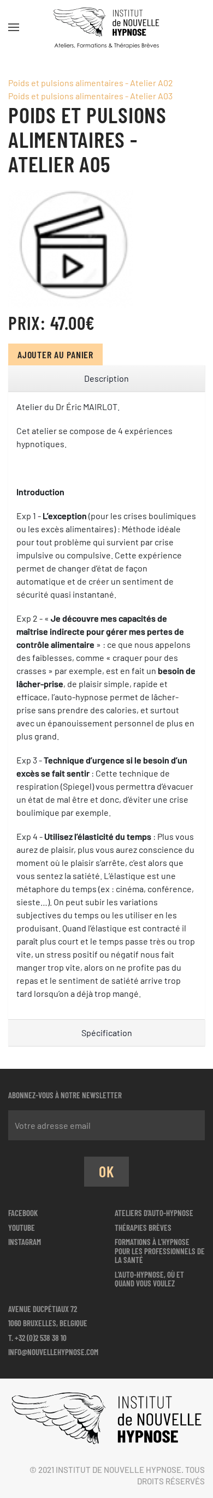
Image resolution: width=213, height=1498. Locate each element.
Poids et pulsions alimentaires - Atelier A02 (90, 82)
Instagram (24, 1242)
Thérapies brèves (143, 1227)
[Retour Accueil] (106, 27)
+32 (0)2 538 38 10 (41, 1338)
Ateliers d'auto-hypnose (154, 1213)
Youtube (21, 1227)
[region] (106, 378)
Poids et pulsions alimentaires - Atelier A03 (90, 96)
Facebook (23, 1213)
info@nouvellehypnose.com (53, 1352)
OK (106, 1171)
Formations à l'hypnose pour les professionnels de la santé (160, 1251)
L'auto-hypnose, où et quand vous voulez (149, 1279)
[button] (13, 27)
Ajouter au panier (55, 354)
